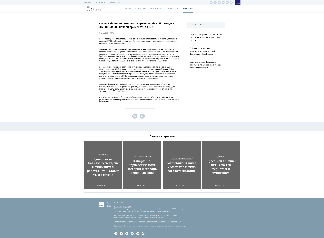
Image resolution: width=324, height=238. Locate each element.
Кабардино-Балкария (142, 156)
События (140, 9)
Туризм (221, 156)
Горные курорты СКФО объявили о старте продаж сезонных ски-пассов (206, 37)
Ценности (172, 9)
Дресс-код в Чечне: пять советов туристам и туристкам (221, 167)
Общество (103, 154)
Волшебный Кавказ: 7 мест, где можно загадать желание (181, 167)
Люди (128, 9)
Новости (188, 9)
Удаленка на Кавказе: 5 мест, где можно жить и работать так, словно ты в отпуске (103, 167)
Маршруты (156, 9)
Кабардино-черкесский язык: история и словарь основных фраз (142, 167)
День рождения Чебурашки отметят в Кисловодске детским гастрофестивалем (205, 64)
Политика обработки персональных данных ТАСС (163, 222)
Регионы (87, 2)
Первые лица (114, 2)
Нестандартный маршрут (181, 158)
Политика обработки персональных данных (129, 222)
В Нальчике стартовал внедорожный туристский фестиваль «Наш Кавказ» (202, 51)
